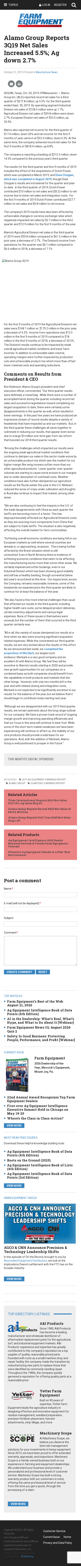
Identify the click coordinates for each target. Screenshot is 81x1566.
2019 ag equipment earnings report (44, 779)
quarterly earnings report (47, 783)
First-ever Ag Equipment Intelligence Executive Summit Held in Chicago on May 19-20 (37, 1109)
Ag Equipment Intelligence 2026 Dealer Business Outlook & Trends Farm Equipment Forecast (38, 843)
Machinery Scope (56, 1433)
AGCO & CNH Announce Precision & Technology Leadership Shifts (35, 1249)
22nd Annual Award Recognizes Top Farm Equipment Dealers (41, 1099)
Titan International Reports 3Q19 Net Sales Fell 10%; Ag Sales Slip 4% (37, 802)
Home (67, 1536)
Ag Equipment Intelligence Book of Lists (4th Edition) (40, 1167)
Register (60, 4)
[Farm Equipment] (17, 1075)
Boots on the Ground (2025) (29, 1160)
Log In (46, 4)
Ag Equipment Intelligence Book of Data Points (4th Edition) (39, 1012)
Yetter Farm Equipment (51, 1393)
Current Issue (51, 1536)
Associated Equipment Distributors (25, 1260)
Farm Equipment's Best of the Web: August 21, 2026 (35, 1003)
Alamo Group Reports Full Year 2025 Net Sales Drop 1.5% (39, 819)
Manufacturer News (47, 72)
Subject (8, 918)
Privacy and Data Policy (57, 1542)
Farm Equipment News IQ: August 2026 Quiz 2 (39, 1029)
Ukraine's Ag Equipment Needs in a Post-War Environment (39, 853)
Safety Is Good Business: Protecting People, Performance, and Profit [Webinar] (41, 1038)
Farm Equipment (49, 1058)
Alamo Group (17, 783)
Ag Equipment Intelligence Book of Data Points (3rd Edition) (39, 1175)
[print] (19, 84)
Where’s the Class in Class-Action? (35, 1118)
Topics (13, 4)
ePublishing (27, 1556)
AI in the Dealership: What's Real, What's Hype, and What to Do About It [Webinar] (40, 1020)
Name (8, 888)
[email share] (11, 84)
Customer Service (54, 1531)
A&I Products (51, 1323)
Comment (11, 932)
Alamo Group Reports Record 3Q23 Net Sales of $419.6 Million (39, 810)
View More (14, 1125)
